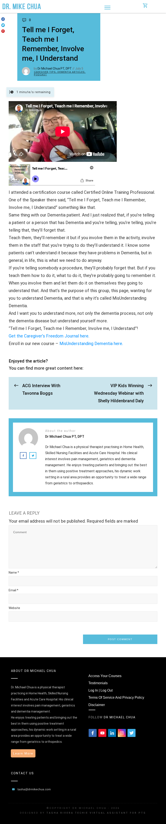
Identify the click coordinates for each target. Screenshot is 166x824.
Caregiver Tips (45, 72)
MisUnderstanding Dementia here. (91, 343)
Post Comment (120, 639)
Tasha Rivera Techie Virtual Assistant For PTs (96, 812)
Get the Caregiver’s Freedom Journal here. (49, 336)
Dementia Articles (71, 72)
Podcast (40, 74)
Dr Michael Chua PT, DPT (55, 68)
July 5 (79, 68)
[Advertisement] (133, 42)
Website (14, 608)
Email (13, 590)
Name (14, 572)
